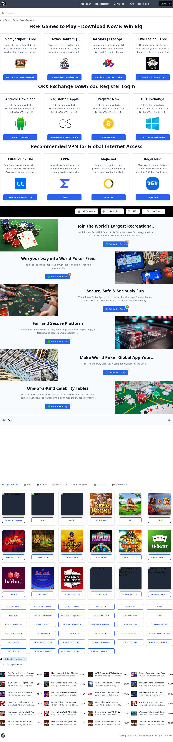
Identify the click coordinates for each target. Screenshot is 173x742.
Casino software (72, 642)
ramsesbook (72, 557)
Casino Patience (159, 557)
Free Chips (143, 3)
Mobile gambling (72, 624)
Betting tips (101, 633)
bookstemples (130, 557)
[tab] (10, 484)
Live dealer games (43, 615)
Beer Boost (101, 520)
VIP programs (43, 624)
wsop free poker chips (101, 651)
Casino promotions (159, 633)
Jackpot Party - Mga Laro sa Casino (132, 594)
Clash (159, 520)
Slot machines (71, 606)
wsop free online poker (73, 651)
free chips (13, 651)
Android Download (20, 99)
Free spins (13, 642)
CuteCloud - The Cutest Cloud (20, 159)
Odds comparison (130, 633)
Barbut (13, 594)
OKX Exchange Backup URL (152, 99)
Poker (160, 606)
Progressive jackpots (72, 615)
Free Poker (85, 3)
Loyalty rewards (101, 642)
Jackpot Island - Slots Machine (161, 594)
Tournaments (43, 633)
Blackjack (101, 606)
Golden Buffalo (13, 520)
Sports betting (101, 615)
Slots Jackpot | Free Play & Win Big (20, 39)
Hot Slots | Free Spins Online (109, 39)
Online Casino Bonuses (23, 20)
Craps (159, 615)
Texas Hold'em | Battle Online (64, 39)
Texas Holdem (102, 3)
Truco (43, 520)
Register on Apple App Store (64, 99)
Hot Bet (72, 520)
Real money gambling (160, 642)
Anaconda (42, 557)
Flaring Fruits (13, 557)
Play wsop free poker (144, 735)
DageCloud (152, 159)
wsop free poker (42, 651)
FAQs (131, 3)
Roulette (130, 606)
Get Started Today (115, 245)
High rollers (130, 624)
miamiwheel (101, 557)
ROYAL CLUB (101, 594)
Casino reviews (159, 624)
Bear (130, 520)
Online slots (130, 615)
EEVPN (64, 159)
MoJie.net (108, 159)
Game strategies (13, 633)
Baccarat (42, 594)
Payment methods (43, 642)
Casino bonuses (13, 624)
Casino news (130, 642)
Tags (7, 20)
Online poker (72, 633)
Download (119, 3)
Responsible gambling (101, 624)
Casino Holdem (72, 594)
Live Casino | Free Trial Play (152, 39)
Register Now (108, 99)
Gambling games (42, 606)
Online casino (13, 606)
